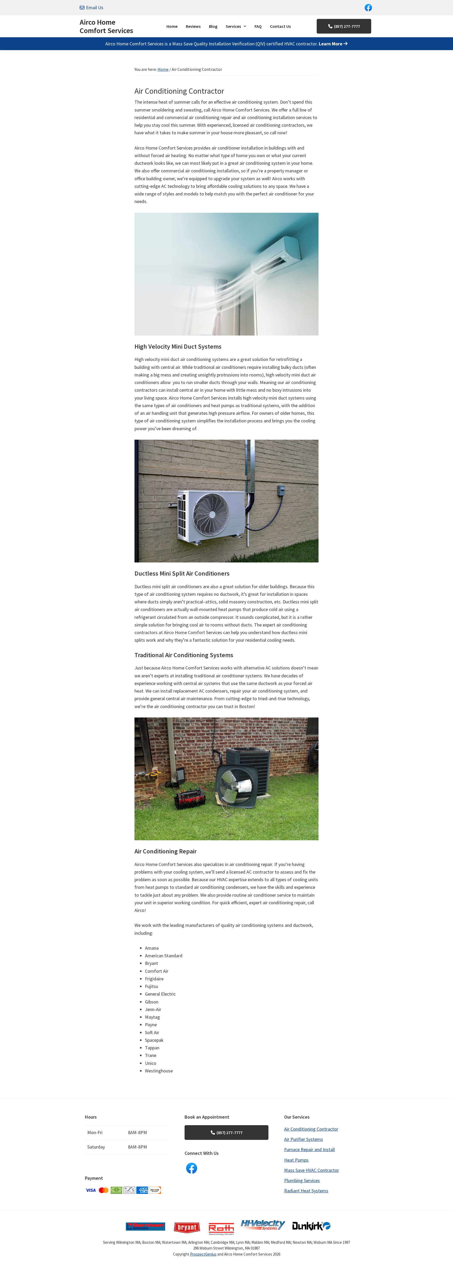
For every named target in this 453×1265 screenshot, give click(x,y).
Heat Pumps (296, 1160)
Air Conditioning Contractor (311, 1129)
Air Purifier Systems (303, 1139)
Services (233, 26)
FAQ (258, 26)
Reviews (193, 26)
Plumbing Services (302, 1180)
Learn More (331, 44)
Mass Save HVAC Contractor (311, 1170)
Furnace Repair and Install (309, 1149)
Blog (213, 26)
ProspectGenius (203, 1254)
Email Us (94, 7)
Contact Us (280, 26)
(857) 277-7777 (347, 26)
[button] (236, 26)
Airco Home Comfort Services (106, 26)
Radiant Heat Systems (306, 1191)
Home (171, 26)
